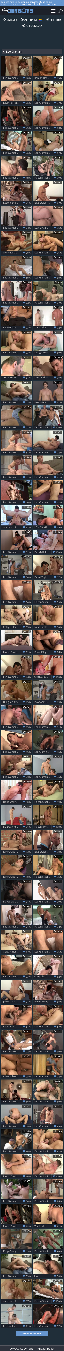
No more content (32, 1333)
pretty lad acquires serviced (17, 252)
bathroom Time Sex (17, 1301)
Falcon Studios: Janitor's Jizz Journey (48, 926)
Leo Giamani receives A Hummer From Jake (17, 277)
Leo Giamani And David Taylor (17, 78)
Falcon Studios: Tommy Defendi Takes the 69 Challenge (48, 1301)
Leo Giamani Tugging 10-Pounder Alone (17, 427)
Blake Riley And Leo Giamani (48, 652)
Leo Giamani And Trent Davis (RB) (17, 926)
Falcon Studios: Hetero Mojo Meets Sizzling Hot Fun (48, 802)
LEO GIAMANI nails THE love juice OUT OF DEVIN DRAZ (48, 227)
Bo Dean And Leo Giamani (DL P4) (17, 826)
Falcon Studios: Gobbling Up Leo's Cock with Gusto (48, 1251)
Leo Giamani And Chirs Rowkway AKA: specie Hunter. (17, 1101)
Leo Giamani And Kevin (17, 602)
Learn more (50, 4)
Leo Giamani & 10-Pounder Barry (17, 1151)
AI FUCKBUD (33, 26)
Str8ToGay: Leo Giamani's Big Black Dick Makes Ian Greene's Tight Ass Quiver (48, 677)
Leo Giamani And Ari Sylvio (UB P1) (17, 1201)
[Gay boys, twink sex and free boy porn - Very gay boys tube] (17, 10)
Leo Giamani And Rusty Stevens (48, 477)
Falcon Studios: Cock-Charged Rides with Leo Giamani (17, 1226)
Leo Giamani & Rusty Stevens (48, 128)
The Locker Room (48, 1226)
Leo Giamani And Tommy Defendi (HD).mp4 (17, 153)
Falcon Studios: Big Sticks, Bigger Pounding (17, 652)
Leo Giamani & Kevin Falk (17, 752)
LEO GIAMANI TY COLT (17, 327)
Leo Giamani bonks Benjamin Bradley (48, 1076)
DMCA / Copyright (21, 1348)
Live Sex (11, 20)
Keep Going (17, 1251)
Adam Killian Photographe (17, 1076)
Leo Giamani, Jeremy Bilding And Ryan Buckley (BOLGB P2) (17, 227)
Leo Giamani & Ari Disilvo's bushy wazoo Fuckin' (17, 502)
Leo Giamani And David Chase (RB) (17, 177)
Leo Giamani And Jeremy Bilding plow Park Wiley (48, 901)
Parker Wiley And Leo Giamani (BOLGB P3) (48, 1001)
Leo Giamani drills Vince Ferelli (17, 128)
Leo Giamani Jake (48, 452)
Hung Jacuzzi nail (17, 702)
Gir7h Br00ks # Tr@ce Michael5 (17, 377)
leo (48, 1276)
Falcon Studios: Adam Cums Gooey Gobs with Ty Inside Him (48, 602)
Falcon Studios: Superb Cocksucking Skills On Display (48, 427)
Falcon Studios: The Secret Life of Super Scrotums (48, 876)
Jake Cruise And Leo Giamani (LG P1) (17, 851)
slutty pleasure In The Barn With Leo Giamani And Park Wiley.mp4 (48, 976)
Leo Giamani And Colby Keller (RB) (48, 103)
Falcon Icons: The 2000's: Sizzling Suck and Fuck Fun (48, 826)
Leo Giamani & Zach (48, 153)
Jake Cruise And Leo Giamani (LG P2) (17, 876)
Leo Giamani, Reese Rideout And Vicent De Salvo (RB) (17, 727)
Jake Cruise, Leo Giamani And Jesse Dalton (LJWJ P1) (48, 202)
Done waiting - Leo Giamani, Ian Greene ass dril (17, 802)
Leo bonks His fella (17, 1326)
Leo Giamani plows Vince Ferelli (48, 1326)
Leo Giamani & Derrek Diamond (48, 252)
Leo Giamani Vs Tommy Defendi (17, 452)
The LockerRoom (48, 327)
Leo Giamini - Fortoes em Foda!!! (48, 752)
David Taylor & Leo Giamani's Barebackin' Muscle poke (48, 577)
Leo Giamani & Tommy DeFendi (17, 1051)
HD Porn (55, 20)
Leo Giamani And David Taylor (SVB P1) (17, 677)
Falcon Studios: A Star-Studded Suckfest (48, 1151)
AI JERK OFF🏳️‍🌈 (33, 20)
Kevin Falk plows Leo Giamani (17, 103)
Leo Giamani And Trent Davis (17, 552)
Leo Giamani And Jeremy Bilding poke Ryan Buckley (17, 302)
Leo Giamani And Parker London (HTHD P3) (48, 777)
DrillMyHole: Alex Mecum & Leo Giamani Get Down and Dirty (48, 552)
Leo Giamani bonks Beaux (17, 777)
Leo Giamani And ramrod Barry (48, 277)
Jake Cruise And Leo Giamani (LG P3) (17, 1001)
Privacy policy (45, 1348)
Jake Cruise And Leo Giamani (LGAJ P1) (48, 851)
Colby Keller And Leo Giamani (17, 951)
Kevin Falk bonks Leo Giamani (17, 1026)
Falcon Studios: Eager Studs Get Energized (48, 1176)
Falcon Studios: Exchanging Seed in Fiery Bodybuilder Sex (48, 1101)
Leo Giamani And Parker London (17, 1126)
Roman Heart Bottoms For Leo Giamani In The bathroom (48, 78)
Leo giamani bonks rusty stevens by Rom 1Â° (48, 352)
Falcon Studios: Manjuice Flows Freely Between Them (17, 1176)
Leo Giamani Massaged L (48, 502)
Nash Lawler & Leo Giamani (48, 627)
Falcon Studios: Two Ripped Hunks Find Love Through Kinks (48, 1201)
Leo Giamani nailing (17, 577)
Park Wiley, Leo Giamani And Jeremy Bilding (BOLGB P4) (48, 402)
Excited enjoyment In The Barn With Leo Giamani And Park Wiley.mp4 (17, 202)
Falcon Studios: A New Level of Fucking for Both (48, 302)
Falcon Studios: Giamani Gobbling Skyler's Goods (48, 177)
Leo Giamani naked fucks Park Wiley (48, 727)
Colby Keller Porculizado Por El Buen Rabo (17, 627)
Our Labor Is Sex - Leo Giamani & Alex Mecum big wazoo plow (17, 527)
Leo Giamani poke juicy (17, 402)
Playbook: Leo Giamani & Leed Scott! (48, 702)
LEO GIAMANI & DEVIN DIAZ (48, 527)
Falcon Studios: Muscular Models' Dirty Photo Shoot (48, 1051)
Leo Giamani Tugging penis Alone (17, 976)
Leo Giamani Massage (17, 477)
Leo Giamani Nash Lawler (17, 352)
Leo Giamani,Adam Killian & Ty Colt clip (48, 1126)
